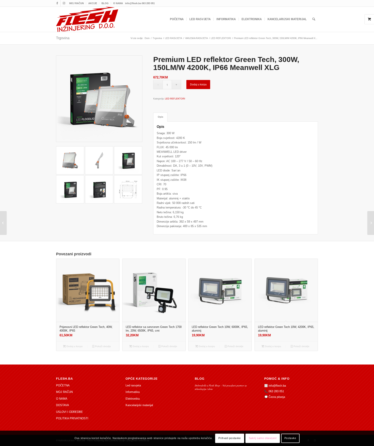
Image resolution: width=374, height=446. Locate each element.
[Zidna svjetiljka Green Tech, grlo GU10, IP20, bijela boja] (370, 223)
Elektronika (133, 398)
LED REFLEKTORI (175, 98)
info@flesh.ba (277, 385)
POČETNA (63, 385)
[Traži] (314, 19)
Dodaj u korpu (198, 84)
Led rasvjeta (133, 385)
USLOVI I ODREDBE (69, 411)
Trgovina (62, 38)
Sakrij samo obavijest (263, 438)
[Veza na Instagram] (64, 3)
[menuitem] (76, 3)
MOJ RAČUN (76, 3)
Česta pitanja (277, 397)
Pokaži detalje (102, 346)
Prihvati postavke (229, 438)
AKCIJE (92, 3)
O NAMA (118, 3)
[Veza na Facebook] (57, 3)
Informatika (133, 392)
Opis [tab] (160, 117)
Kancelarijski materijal (139, 405)
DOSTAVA (62, 405)
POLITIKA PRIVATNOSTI (72, 418)
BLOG (105, 3)
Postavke (290, 438)
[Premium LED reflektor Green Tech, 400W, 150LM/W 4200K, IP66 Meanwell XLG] (3, 223)
